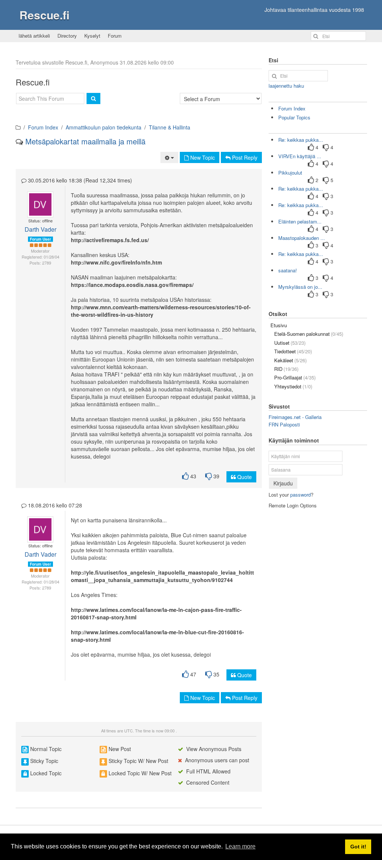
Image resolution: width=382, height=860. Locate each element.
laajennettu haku (286, 85)
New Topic (202, 157)
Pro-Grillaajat (295, 377)
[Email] (43, 204)
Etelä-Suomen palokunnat (308, 333)
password (300, 494)
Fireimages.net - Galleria (295, 416)
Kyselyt (92, 35)
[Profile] (37, 204)
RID (286, 368)
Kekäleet (290, 360)
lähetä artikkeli (34, 35)
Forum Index (43, 127)
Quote (244, 477)
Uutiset (290, 342)
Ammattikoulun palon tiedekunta (103, 127)
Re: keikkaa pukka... (300, 139)
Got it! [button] (358, 847)
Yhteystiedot (293, 386)
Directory (67, 35)
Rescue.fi (44, 15)
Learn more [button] (240, 846)
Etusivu (278, 325)
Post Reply (244, 157)
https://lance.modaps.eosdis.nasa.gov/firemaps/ (132, 284)
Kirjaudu (283, 483)
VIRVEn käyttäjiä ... (299, 156)
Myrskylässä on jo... (300, 286)
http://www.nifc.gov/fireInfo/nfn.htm (116, 262)
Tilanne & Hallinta (169, 127)
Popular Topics (294, 117)
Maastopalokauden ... (301, 237)
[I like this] (185, 476)
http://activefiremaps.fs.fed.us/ (110, 240)
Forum (115, 35)
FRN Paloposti (284, 424)
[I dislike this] (208, 476)
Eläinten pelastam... (300, 221)
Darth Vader (40, 229)
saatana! (287, 270)
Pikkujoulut (290, 172)
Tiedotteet (293, 351)
